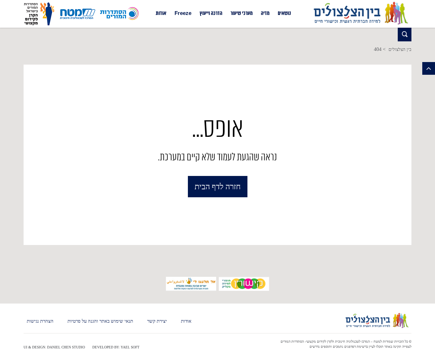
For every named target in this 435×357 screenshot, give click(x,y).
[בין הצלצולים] (360, 25)
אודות (161, 13)
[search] (404, 34)
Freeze (183, 13)
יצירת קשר (157, 321)
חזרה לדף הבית (218, 186)
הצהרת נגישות (40, 321)
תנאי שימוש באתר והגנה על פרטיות (100, 321)
